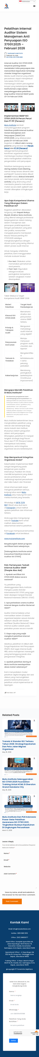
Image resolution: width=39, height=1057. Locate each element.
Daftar (13, 1041)
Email (6, 860)
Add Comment (10, 874)
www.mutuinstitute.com (14, 538)
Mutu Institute (10, 125)
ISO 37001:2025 (18, 57)
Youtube (14, 520)
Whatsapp (13, 1010)
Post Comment (12, 901)
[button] (34, 6)
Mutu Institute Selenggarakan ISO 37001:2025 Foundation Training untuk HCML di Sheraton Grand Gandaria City (19, 783)
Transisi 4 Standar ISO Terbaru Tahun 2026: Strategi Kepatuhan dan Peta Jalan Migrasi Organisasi (19, 745)
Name (7, 853)
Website (7, 867)
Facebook (10, 533)
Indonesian (26, 1)
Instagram (11, 508)
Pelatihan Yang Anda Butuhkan (17, 1020)
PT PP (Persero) (21, 148)
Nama (11, 991)
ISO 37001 (9, 57)
